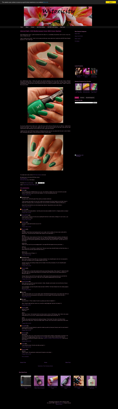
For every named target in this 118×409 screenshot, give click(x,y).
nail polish (37, 184)
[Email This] (38, 183)
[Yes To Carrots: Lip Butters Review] (93, 89)
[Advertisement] (85, 53)
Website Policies (59, 404)
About (27, 27)
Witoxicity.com (60, 402)
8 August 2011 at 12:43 (26, 341)
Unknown (24, 222)
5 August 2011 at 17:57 (26, 296)
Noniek (23, 343)
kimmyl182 (24, 325)
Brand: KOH (31, 184)
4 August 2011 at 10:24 (26, 226)
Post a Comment (25, 356)
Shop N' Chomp (25, 281)
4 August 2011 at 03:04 (26, 219)
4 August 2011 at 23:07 (26, 278)
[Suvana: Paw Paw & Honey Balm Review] (86, 89)
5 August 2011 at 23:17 (26, 305)
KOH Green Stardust (37, 174)
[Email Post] (36, 182)
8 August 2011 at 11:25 (26, 330)
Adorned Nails (26, 184)
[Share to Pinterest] (44, 183)
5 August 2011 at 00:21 (26, 289)
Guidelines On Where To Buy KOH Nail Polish (52, 338)
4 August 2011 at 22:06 (26, 254)
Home (22, 27)
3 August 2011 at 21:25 (26, 194)
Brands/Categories (90, 97)
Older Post (67, 362)
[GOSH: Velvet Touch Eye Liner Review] (26, 385)
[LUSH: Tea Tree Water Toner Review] (66, 385)
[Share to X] (41, 183)
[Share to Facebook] (42, 183)
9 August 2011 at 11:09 (26, 353)
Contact (32, 27)
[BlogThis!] (40, 183)
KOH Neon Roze (23, 179)
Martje (23, 190)
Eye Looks (62, 27)
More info (45, 2)
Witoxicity (27, 182)
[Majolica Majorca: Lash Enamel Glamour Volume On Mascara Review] (39, 385)
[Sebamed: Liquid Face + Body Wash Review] (78, 89)
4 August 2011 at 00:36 (26, 212)
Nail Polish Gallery (41, 27)
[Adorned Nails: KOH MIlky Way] (78, 74)
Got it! (110, 2)
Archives (82, 97)
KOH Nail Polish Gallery (53, 27)
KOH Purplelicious (23, 178)
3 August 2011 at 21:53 (26, 206)
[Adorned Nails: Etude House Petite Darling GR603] (79, 385)
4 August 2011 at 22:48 (26, 265)
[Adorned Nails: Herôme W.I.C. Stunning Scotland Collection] (93, 74)
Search (76, 97)
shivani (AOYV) (25, 215)
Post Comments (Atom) (48, 366)
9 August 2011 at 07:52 (26, 346)
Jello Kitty (24, 209)
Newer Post (23, 362)
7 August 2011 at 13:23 (26, 323)
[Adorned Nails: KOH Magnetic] (86, 74)
